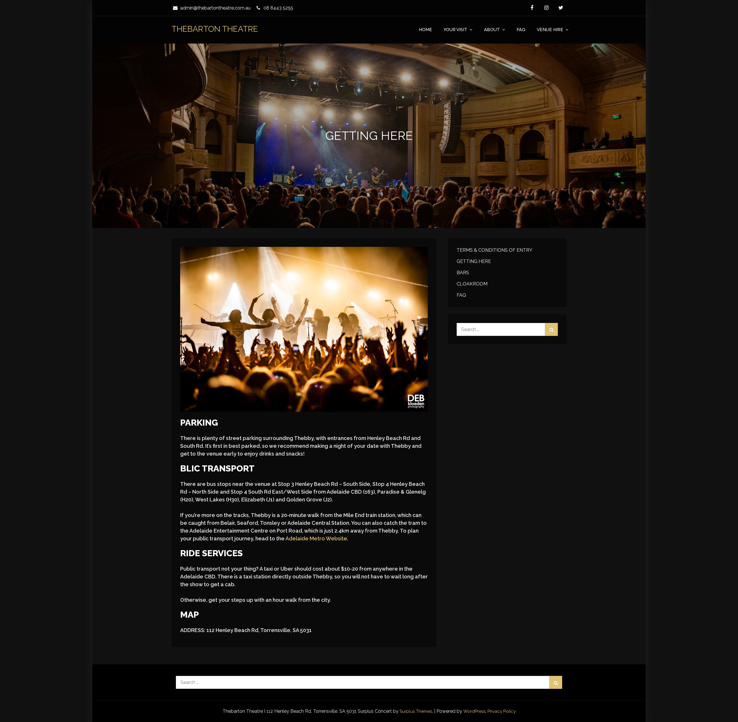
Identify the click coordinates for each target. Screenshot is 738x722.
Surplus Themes (416, 711)
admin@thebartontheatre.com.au (215, 8)
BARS (463, 272)
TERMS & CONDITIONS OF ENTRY (494, 250)
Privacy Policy (501, 711)
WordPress (474, 711)
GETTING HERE (474, 261)
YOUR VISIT (455, 29)
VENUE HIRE (550, 29)
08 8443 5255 (278, 8)
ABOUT (492, 29)
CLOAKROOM (472, 284)
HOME (425, 29)
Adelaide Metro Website (316, 538)
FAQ (521, 29)
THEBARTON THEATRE (215, 29)
